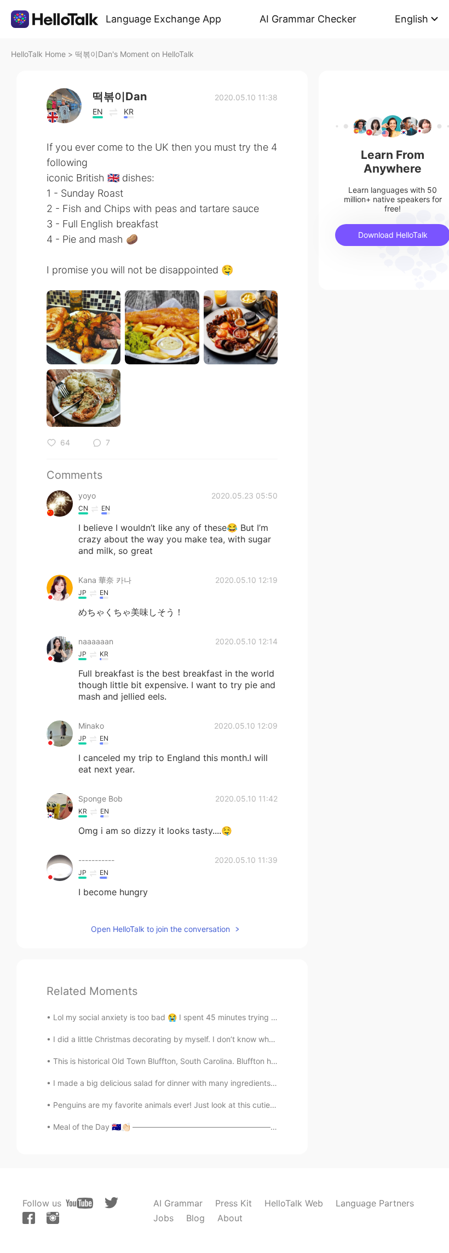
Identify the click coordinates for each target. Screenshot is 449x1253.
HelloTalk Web (293, 1203)
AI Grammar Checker (308, 19)
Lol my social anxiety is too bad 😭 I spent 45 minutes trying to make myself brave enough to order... (234, 1017)
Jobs (163, 1217)
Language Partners (375, 1203)
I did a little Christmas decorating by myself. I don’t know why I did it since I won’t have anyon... (224, 1039)
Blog (195, 1217)
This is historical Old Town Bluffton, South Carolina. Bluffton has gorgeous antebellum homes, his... (228, 1061)
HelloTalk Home (38, 54)
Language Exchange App (163, 19)
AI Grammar (178, 1203)
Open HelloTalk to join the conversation (160, 929)
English (411, 19)
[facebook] (28, 1218)
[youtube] (79, 1203)
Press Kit (233, 1203)
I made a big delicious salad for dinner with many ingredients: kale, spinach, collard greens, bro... (226, 1083)
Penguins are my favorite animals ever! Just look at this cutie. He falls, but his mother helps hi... (223, 1104)
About (230, 1217)
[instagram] (53, 1218)
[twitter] (111, 1203)
